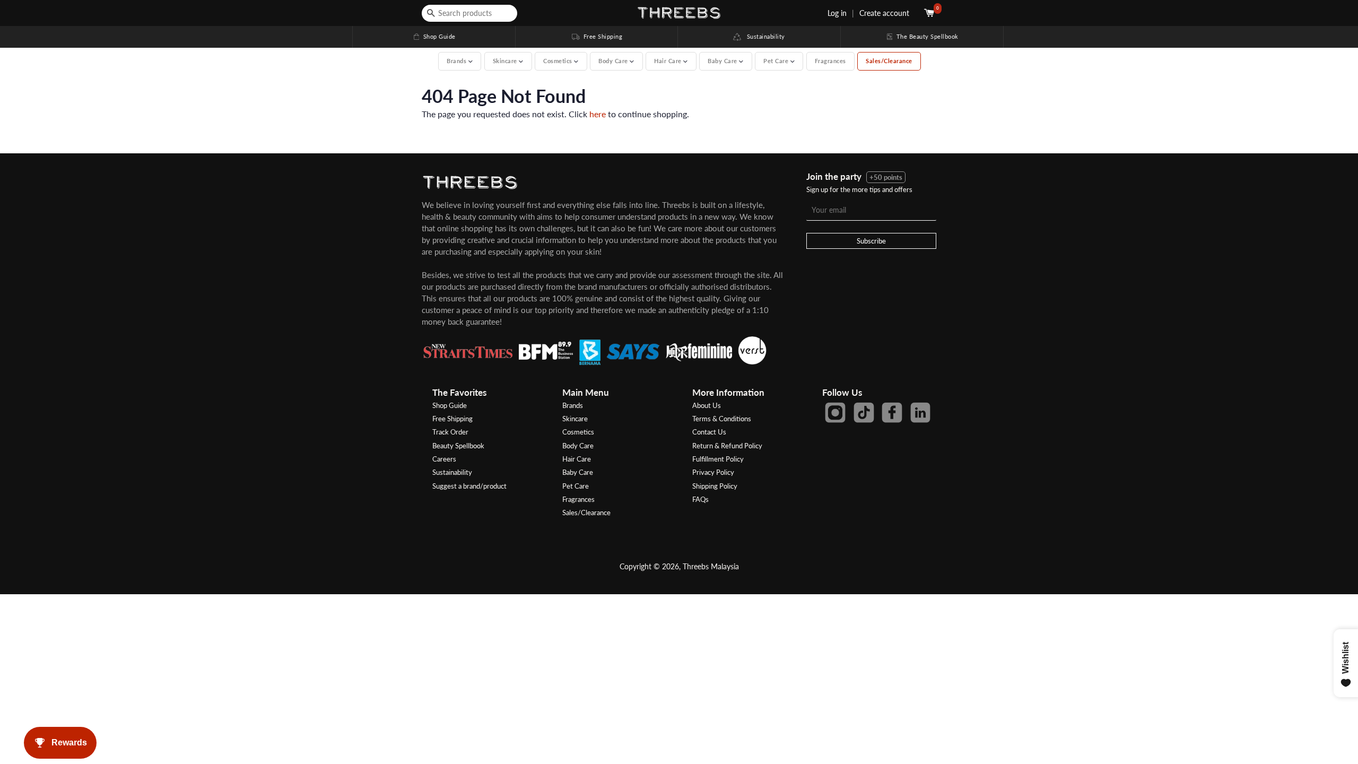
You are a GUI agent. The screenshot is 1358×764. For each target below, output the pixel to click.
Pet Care (575, 486)
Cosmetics (578, 432)
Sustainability (763, 36)
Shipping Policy (714, 486)
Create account (884, 13)
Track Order (450, 432)
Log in (837, 13)
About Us (706, 405)
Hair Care (576, 459)
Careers (444, 459)
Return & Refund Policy (727, 445)
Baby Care (577, 472)
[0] (930, 13)
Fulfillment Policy (718, 459)
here (597, 114)
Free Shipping (596, 36)
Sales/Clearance (889, 60)
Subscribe (871, 241)
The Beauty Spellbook (922, 36)
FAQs (700, 499)
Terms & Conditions (721, 418)
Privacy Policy (713, 472)
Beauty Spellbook (458, 445)
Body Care (578, 445)
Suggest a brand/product (469, 486)
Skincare (575, 418)
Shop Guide (434, 36)
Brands (572, 405)
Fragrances (830, 60)
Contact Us (709, 432)
